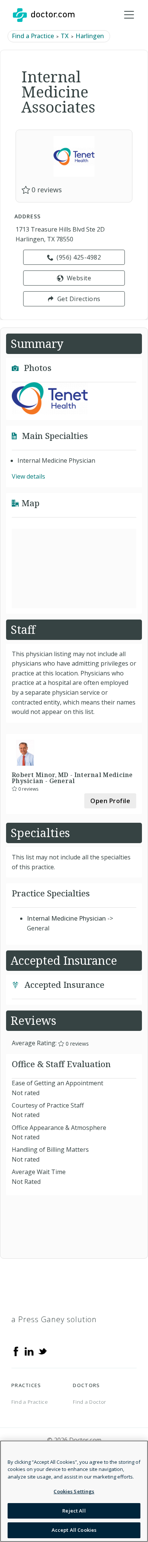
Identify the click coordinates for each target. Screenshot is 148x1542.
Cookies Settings (74, 1491)
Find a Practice (33, 36)
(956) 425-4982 (79, 257)
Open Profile (110, 801)
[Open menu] (129, 15)
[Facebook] (15, 1350)
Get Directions (79, 299)
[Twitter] (42, 1350)
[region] (74, 1491)
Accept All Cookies (74, 1530)
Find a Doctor (89, 1401)
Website (79, 278)
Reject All (73, 1510)
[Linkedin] (29, 1350)
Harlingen (90, 36)
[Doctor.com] (43, 15)
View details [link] (28, 476)
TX (65, 36)
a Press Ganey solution (54, 1319)
